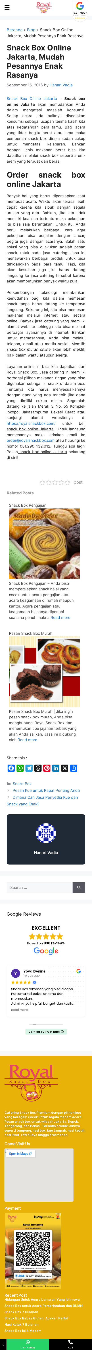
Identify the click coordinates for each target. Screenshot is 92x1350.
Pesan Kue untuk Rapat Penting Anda (46, 790)
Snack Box (22, 784)
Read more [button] (19, 1010)
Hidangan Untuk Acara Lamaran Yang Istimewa (42, 1300)
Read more (60, 617)
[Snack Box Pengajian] (44, 577)
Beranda (15, 29)
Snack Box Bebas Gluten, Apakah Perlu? (36, 1318)
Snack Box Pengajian (27, 505)
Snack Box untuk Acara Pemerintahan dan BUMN (43, 1306)
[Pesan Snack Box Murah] (44, 705)
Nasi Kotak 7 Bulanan (21, 1325)
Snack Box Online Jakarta (32, 98)
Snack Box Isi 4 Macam (22, 1331)
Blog (31, 29)
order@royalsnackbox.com (30, 440)
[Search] (79, 887)
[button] (6, 7)
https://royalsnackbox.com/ (31, 423)
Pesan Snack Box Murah (30, 633)
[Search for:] (40, 887)
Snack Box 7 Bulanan (21, 1312)
